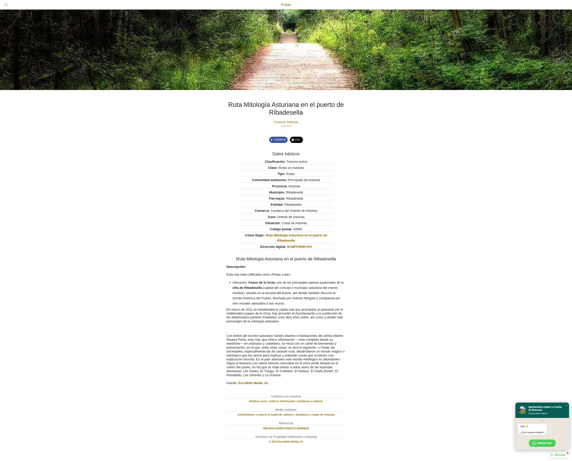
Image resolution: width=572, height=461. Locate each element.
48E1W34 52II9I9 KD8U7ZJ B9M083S (286, 428)
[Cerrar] (6, 5)
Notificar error (258, 401)
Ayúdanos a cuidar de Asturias (315, 414)
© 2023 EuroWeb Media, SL (286, 441)
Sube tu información (282, 401)
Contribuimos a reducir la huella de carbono (265, 414)
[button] (566, 405)
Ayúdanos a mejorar (310, 401)
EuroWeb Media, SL (253, 383)
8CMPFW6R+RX (299, 247)
